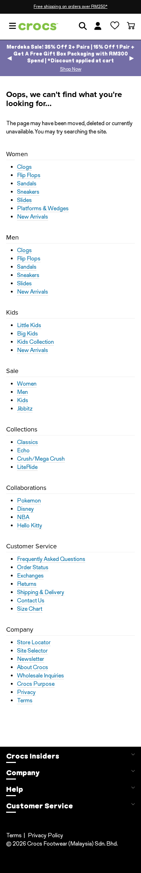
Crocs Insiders (32, 756)
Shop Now (70, 69)
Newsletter (30, 659)
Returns (27, 584)
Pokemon (29, 500)
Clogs (24, 167)
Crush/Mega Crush (41, 459)
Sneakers (28, 192)
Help (14, 789)
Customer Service (39, 806)
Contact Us (30, 600)
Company (23, 772)
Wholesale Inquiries (40, 675)
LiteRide (27, 467)
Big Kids (27, 333)
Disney (25, 509)
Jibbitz (25, 408)
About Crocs (32, 667)
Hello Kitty (29, 525)
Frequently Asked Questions (51, 559)
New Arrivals (32, 217)
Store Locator (34, 642)
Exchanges (30, 576)
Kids (22, 400)
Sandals (27, 183)
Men (22, 392)
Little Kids (29, 325)
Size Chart (29, 609)
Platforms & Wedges (43, 208)
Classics (27, 442)
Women (27, 384)
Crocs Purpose (36, 684)
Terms (25, 700)
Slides (24, 200)
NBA (23, 517)
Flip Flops (28, 175)
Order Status (32, 567)
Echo (23, 450)
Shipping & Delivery (40, 592)
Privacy (26, 692)
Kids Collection (35, 342)
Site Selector (32, 651)
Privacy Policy (45, 835)
